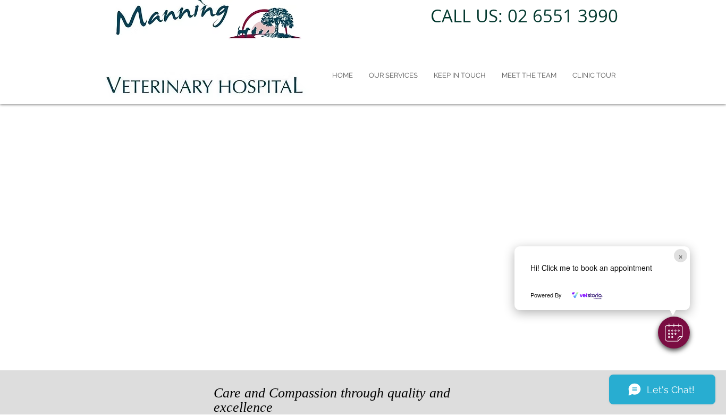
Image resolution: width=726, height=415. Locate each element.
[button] (674, 332)
